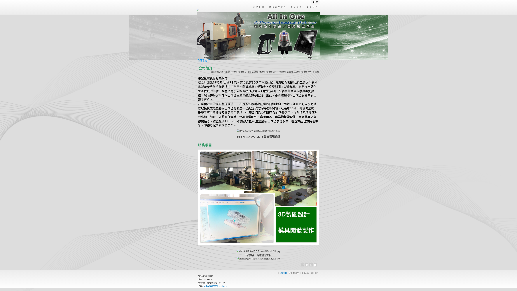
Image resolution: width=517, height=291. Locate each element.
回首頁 (315, 2)
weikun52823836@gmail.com (215, 286)
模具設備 (251, 91)
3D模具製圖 (268, 91)
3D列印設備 (268, 112)
